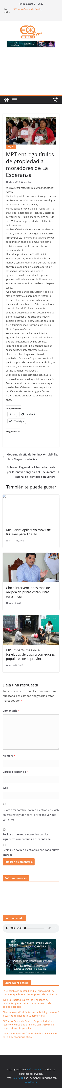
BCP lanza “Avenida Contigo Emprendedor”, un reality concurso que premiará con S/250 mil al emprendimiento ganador (28, 1025)
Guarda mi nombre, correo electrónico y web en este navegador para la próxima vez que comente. (31, 814)
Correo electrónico (15, 772)
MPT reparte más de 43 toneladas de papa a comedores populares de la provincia (30, 654)
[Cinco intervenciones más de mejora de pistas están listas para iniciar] (31, 555)
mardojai (28, 181)
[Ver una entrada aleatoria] (55, 100)
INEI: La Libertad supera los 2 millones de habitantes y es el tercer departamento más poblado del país (27, 1003)
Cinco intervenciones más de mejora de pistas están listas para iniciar (28, 592)
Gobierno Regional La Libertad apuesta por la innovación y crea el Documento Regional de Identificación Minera (30, 472)
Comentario (11, 711)
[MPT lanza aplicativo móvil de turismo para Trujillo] (31, 497)
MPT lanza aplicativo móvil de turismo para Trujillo (28, 532)
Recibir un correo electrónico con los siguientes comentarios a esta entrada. (27, 837)
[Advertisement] (31, 73)
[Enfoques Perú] (7, 100)
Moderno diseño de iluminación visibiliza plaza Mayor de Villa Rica (32, 457)
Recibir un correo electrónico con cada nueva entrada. (31, 852)
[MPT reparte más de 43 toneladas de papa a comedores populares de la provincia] (31, 617)
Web (5, 788)
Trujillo (10, 147)
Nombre (9, 756)
